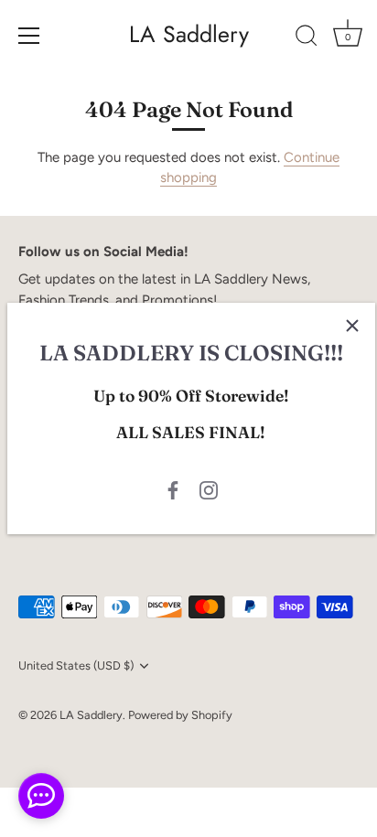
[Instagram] (208, 489)
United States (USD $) (76, 665)
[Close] (352, 326)
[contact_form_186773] (41, 796)
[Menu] (29, 36)
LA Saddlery (189, 34)
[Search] (306, 38)
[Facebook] (173, 489)
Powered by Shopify (180, 715)
